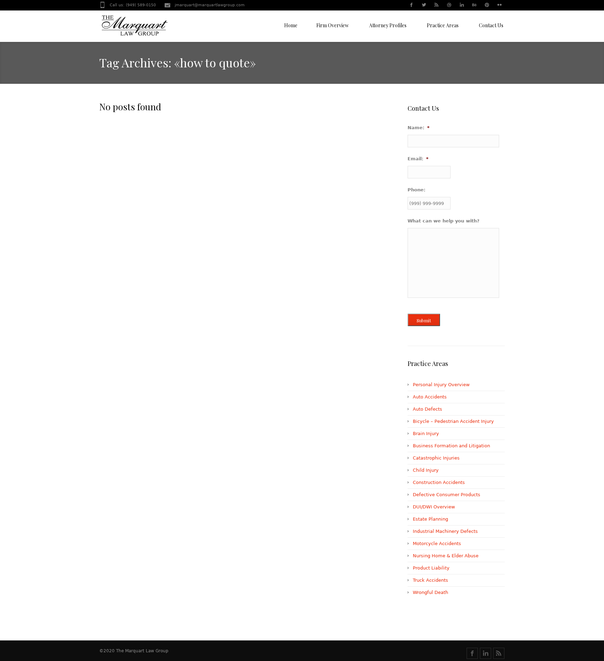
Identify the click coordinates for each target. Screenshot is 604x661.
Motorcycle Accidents (437, 543)
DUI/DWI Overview (434, 506)
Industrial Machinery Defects (445, 531)
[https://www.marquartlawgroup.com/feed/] (498, 653)
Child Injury (426, 470)
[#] (411, 5)
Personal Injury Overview (441, 384)
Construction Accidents (439, 482)
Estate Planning (430, 519)
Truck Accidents (430, 580)
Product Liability (431, 568)
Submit (424, 320)
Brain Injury (426, 433)
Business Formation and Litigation (451, 445)
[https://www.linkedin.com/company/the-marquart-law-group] (485, 653)
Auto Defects (427, 409)
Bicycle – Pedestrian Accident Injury (453, 421)
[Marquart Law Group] (134, 28)
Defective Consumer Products (446, 494)
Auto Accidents (430, 396)
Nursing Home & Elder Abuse (446, 555)
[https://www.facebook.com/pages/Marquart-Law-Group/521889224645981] (472, 653)
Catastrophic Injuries (436, 458)
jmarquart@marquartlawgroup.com (210, 5)
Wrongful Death (430, 592)
